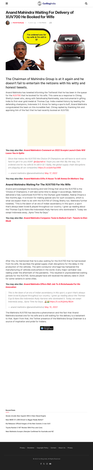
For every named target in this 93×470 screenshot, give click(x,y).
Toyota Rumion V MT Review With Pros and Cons (24, 428)
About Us (62, 448)
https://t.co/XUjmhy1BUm (61, 301)
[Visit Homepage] (46, 3)
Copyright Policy (42, 448)
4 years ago (32, 23)
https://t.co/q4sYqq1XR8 (49, 167)
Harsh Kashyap (18, 23)
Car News (42, 23)
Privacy (22, 448)
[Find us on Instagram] (47, 463)
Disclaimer (30, 448)
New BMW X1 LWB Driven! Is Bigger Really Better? (24, 420)
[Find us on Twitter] (44, 463)
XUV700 (17, 95)
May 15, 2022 (51, 307)
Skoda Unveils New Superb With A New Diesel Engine (26, 416)
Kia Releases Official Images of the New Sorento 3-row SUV (28, 424)
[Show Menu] (7, 3)
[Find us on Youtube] (50, 463)
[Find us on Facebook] (41, 463)
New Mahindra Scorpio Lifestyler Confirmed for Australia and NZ (30, 431)
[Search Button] (86, 3)
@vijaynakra (39, 161)
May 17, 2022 (51, 173)
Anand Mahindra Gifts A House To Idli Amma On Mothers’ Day (54, 178)
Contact (53, 448)
